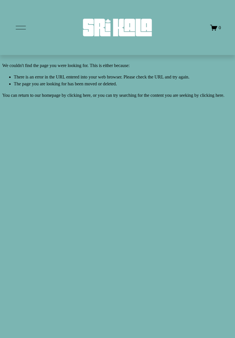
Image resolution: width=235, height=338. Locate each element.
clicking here (79, 95)
